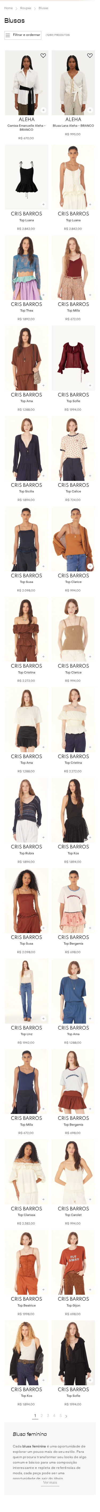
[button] (23, 35)
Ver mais (50, 1482)
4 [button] (54, 1416)
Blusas (43, 8)
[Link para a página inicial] (8, 8)
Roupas (25, 8)
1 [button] (35, 1416)
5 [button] (60, 1416)
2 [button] (42, 1416)
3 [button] (48, 1416)
